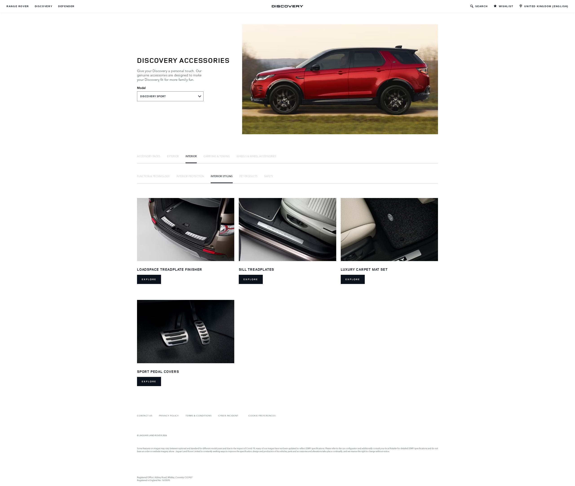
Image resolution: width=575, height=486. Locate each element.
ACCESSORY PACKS (148, 156)
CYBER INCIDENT (228, 415)
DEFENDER (66, 6)
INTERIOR (191, 156)
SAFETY (268, 176)
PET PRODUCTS (248, 176)
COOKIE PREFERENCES (262, 415)
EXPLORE (149, 279)
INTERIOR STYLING (222, 176)
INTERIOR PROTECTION (190, 176)
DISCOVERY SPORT (153, 96)
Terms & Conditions (199, 415)
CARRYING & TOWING (216, 156)
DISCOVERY (43, 6)
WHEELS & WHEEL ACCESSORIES (256, 156)
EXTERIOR (173, 156)
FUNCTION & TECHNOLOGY (153, 176)
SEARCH (481, 6)
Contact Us (144, 415)
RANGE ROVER (18, 6)
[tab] (148, 156)
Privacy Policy (169, 415)
